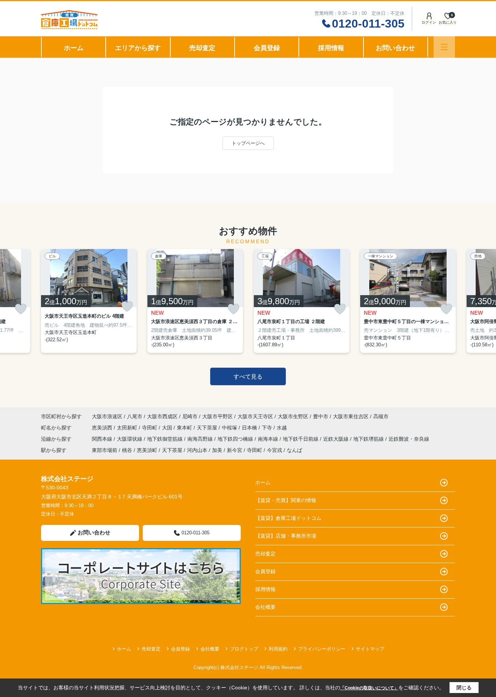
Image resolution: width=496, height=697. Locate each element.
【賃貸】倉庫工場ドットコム (288, 518)
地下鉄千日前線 (301, 439)
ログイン (429, 22)
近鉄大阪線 (336, 439)
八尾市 (134, 416)
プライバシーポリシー (321, 649)
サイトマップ (370, 649)
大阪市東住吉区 (351, 416)
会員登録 (267, 48)
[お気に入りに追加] (21, 309)
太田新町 (128, 428)
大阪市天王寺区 (255, 416)
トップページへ (248, 143)
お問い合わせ (395, 48)
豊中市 (320, 416)
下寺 (267, 428)
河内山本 (197, 450)
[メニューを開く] (444, 47)
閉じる (464, 687)
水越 (282, 428)
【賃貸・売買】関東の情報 (285, 500)
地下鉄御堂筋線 (165, 439)
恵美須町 (147, 450)
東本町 (185, 428)
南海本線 (269, 439)
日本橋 (250, 428)
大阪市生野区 (293, 416)
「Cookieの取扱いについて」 (369, 687)
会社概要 (265, 607)
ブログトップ (244, 649)
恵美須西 (103, 428)
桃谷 (127, 450)
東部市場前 (104, 450)
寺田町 (150, 428)
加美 (217, 450)
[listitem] (89, 301)
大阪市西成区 (162, 416)
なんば (294, 450)
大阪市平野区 (217, 416)
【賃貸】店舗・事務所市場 (285, 536)
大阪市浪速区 (107, 416)
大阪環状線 (130, 439)
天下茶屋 (208, 428)
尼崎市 (190, 416)
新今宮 (234, 450)
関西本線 (103, 439)
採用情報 (331, 48)
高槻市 (381, 416)
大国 (168, 428)
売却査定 (202, 48)
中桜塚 (230, 428)
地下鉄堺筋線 (369, 439)
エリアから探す (138, 48)
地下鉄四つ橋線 (236, 439)
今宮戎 (274, 450)
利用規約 (278, 649)
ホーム (74, 48)
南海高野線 (200, 439)
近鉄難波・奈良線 (409, 439)
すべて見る (248, 377)
